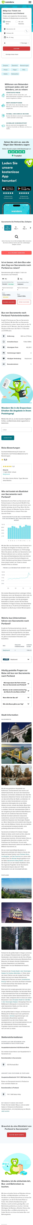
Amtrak (14, 858)
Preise (5, 69)
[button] (30, 2)
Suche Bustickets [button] (16, 1134)
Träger (15, 69)
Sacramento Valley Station (15, 860)
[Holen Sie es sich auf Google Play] (24, 188)
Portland (22, 854)
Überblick (15, 65)
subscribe (8, 438)
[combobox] (16, 29)
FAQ (23, 69)
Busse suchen (9, 302)
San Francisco (16, 856)
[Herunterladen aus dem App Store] (8, 188)
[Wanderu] (8, 2)
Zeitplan (5, 65)
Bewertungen (24, 65)
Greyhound (6, 474)
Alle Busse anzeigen (16, 252)
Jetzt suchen (5, 1111)
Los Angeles (5, 856)
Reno (27, 854)
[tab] (9, 24)
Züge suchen (24, 302)
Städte (6, 74)
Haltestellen (15, 74)
